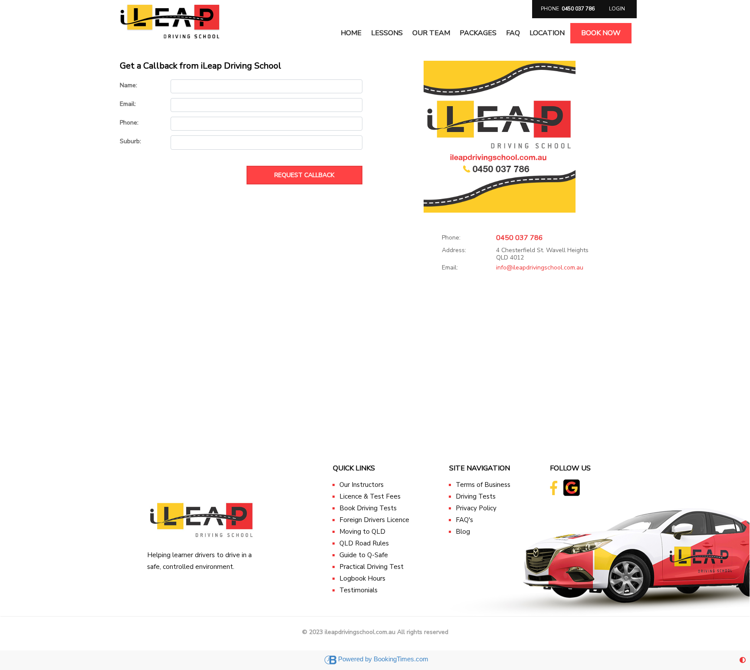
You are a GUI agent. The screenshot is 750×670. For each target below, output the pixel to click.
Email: (450, 268)
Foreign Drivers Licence (374, 520)
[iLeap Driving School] (170, 19)
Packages (478, 33)
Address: (454, 250)
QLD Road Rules (364, 543)
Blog (463, 531)
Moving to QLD (362, 531)
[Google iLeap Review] (565, 487)
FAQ (513, 33)
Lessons (387, 33)
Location (547, 33)
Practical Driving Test (371, 566)
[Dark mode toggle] (743, 660)
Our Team (431, 33)
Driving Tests (476, 496)
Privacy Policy (476, 508)
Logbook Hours (362, 578)
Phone (568, 8)
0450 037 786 (519, 238)
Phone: (451, 238)
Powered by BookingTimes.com (383, 659)
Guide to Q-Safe (363, 555)
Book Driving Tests (368, 508)
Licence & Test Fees (370, 496)
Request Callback (304, 175)
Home (351, 33)
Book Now (601, 33)
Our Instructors (361, 484)
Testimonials (358, 590)
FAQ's (464, 520)
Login (617, 8)
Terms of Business (483, 484)
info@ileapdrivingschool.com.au (539, 267)
